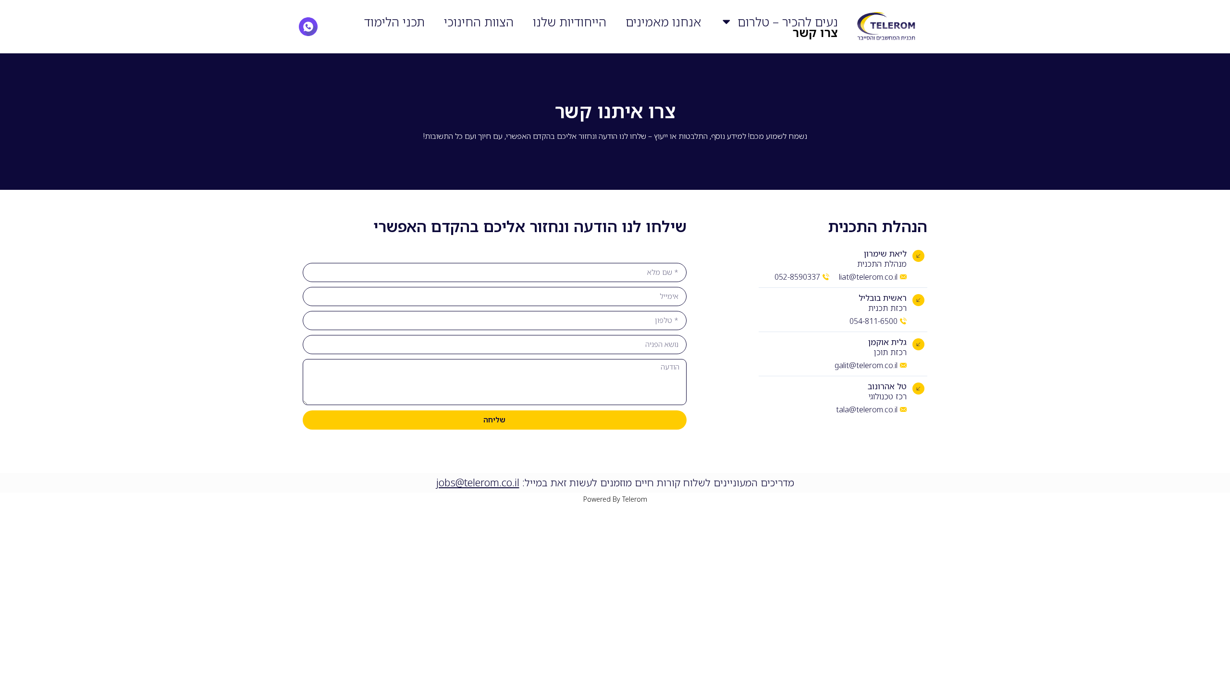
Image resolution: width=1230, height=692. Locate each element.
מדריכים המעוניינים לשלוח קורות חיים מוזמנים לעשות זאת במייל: (615, 482)
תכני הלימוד (394, 21)
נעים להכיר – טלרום (788, 21)
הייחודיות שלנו (569, 21)
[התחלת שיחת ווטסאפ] (308, 26)
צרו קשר (815, 32)
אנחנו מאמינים (663, 21)
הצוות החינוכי (479, 21)
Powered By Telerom (615, 499)
